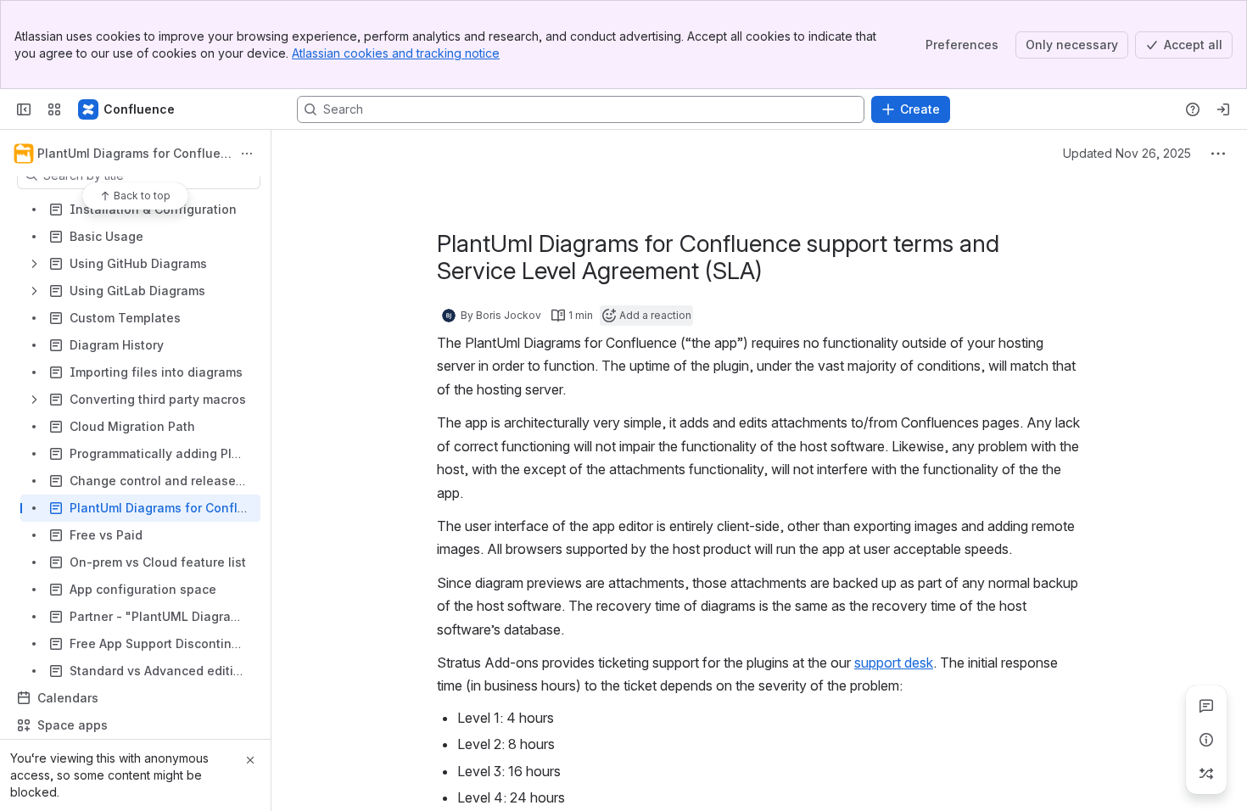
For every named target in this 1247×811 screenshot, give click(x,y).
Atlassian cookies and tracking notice (396, 53)
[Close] (250, 760)
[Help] (1192, 109)
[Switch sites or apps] (54, 109)
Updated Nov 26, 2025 (1127, 153)
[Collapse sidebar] (23, 109)
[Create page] (1206, 773)
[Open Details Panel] (1206, 739)
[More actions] (247, 153)
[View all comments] (1206, 705)
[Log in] (1223, 109)
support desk (893, 662)
